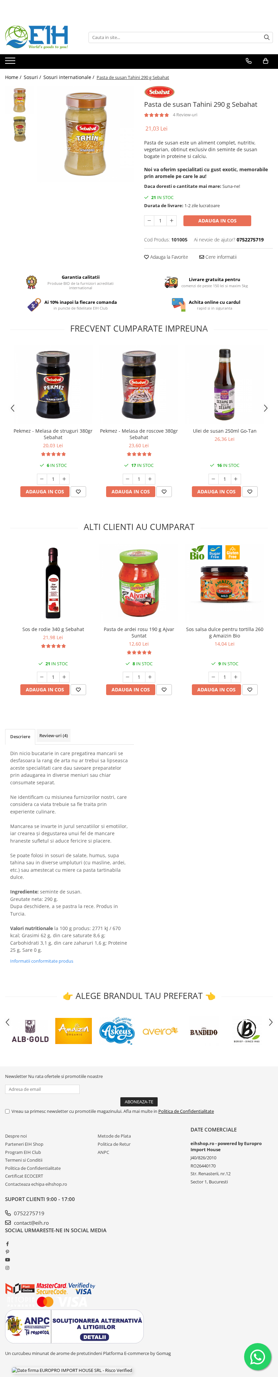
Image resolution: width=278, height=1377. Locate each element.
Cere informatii (220, 257)
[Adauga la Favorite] (78, 491)
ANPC (103, 1152)
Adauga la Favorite (168, 257)
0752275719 (28, 1213)
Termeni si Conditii (23, 1160)
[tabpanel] (85, 134)
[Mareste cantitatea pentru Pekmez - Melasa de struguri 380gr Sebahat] (64, 479)
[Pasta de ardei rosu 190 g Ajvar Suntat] (138, 583)
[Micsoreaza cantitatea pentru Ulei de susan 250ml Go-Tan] (214, 479)
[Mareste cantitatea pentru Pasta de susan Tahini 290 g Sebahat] (171, 220)
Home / (14, 77)
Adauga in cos (217, 220)
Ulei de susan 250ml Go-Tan (225, 431)
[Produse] (11, 63)
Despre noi (16, 1136)
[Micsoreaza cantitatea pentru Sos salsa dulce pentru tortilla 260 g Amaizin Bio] (214, 677)
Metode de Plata (114, 1136)
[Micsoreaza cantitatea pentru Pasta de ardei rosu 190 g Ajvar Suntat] (128, 677)
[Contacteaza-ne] (248, 61)
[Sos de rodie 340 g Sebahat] (53, 583)
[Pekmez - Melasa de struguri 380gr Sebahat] (53, 384)
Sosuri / (33, 77)
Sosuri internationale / (69, 77)
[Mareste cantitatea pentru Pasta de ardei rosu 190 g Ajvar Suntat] (150, 677)
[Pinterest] (7, 1252)
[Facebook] (7, 1244)
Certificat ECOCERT (24, 1176)
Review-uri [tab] (53, 735)
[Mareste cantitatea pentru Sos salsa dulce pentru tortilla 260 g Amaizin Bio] (236, 677)
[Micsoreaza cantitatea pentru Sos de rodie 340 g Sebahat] (42, 677)
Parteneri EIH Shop (24, 1144)
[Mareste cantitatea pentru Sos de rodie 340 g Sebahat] (64, 677)
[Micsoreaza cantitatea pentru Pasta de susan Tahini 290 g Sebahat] (149, 220)
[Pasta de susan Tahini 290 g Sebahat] (85, 134)
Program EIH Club (23, 1152)
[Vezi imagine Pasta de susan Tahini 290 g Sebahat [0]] (19, 100)
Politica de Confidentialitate (186, 1111)
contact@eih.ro (31, 1222)
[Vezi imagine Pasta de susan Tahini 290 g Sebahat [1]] (19, 129)
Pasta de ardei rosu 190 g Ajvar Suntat (139, 632)
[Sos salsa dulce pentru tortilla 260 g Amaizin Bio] (224, 583)
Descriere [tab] (20, 736)
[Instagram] (7, 1268)
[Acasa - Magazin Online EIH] (39, 37)
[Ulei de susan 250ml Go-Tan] (224, 384)
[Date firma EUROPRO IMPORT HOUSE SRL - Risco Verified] (72, 1370)
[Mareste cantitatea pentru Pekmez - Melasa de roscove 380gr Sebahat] (150, 479)
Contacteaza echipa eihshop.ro (36, 1184)
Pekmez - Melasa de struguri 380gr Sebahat (53, 434)
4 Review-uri (185, 115)
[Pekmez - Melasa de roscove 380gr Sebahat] (138, 384)
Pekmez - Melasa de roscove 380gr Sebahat (139, 434)
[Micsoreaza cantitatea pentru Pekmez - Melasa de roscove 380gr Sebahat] (128, 479)
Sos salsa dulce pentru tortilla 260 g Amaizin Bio (224, 632)
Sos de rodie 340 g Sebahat (53, 629)
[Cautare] (267, 37)
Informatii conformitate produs (41, 961)
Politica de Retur (114, 1144)
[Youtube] (7, 1260)
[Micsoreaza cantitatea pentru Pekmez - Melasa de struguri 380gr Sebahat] (42, 479)
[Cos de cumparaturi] (265, 61)
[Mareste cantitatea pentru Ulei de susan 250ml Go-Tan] (236, 479)
